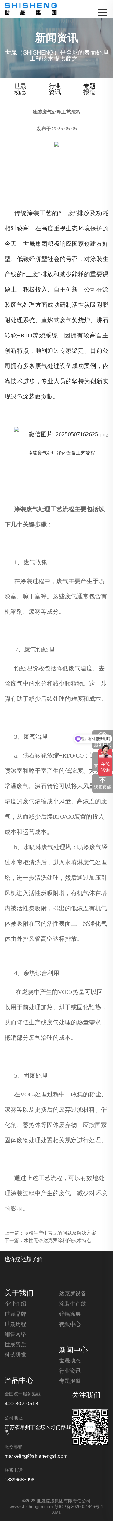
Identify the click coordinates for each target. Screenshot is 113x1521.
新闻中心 (73, 1350)
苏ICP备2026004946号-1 (78, 1507)
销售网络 (15, 1335)
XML (56, 1512)
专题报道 (89, 89)
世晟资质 (15, 1345)
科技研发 (15, 1355)
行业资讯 (55, 89)
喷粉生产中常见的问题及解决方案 (60, 1233)
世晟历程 (15, 1324)
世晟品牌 (15, 1314)
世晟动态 (20, 89)
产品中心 (19, 1381)
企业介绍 (15, 1304)
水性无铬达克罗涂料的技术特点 (57, 1240)
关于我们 (19, 1293)
